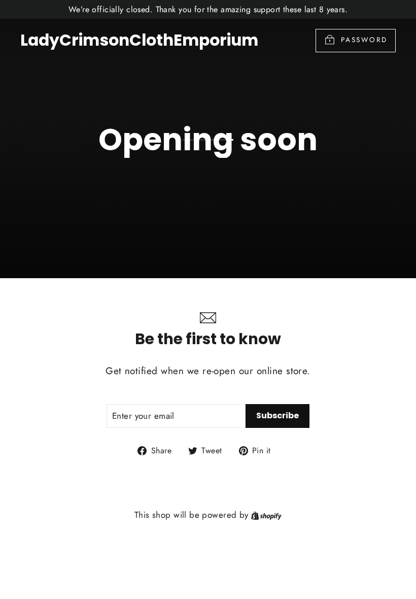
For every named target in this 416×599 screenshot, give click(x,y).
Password (364, 40)
